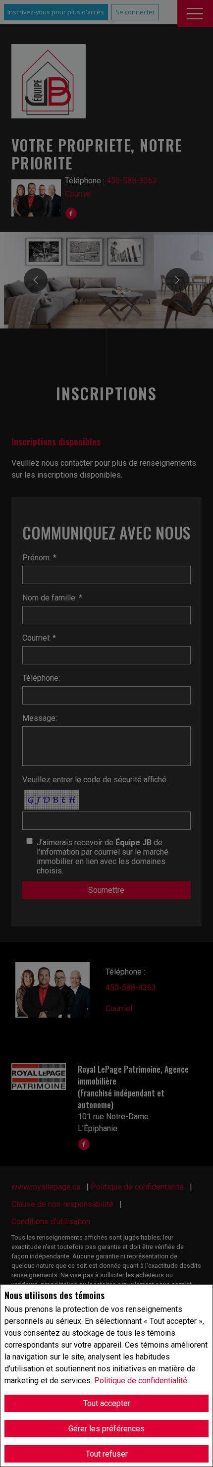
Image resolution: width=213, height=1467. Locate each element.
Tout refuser (107, 1454)
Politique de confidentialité (140, 1380)
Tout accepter (106, 1403)
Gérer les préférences (106, 1428)
